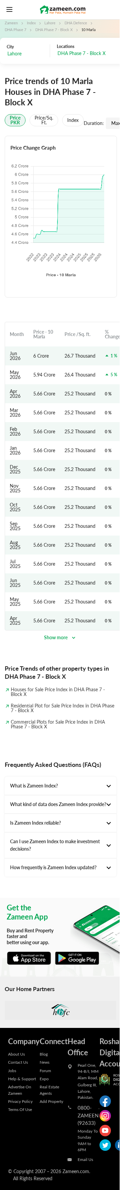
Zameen (11, 23)
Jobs (12, 1070)
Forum (45, 1070)
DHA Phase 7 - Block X (54, 29)
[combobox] (26, 54)
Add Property (51, 1101)
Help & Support (22, 1078)
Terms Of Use (20, 1109)
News (44, 1062)
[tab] (60, 786)
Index (31, 23)
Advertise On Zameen (19, 1089)
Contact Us (18, 1062)
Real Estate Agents (49, 1089)
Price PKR (15, 120)
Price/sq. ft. (44, 120)
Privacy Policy (20, 1101)
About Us (16, 1054)
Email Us (85, 1159)
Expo (44, 1078)
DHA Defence (76, 23)
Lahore (49, 23)
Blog (44, 1054)
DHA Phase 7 (15, 29)
